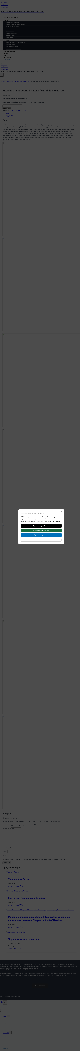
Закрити (41, 540)
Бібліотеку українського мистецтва (48, 521)
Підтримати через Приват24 (41, 530)
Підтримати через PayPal (41, 535)
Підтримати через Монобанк (41, 526)
